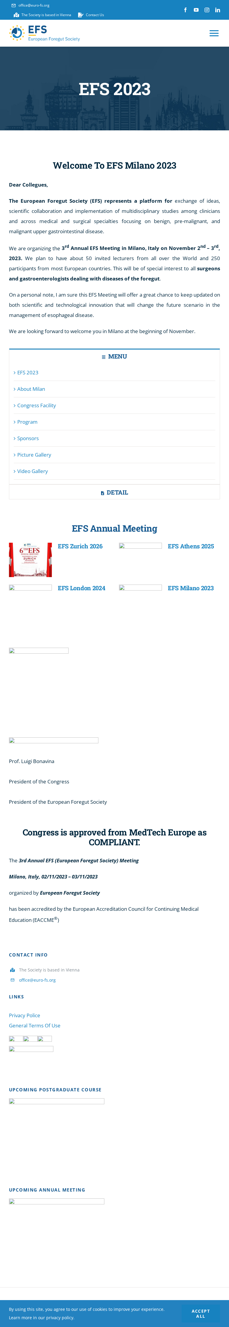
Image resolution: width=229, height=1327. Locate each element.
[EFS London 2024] (30, 602)
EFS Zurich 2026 (80, 546)
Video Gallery (32, 471)
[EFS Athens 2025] (140, 560)
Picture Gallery (34, 454)
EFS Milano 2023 (191, 588)
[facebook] (185, 9)
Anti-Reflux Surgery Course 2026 (48, 1128)
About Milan (31, 388)
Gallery (65, 1128)
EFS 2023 (27, 372)
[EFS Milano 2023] (140, 602)
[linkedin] (217, 9)
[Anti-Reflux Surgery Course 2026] (56, 1128)
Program (27, 421)
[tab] (114, 356)
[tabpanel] (114, 423)
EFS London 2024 (81, 588)
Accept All (201, 1313)
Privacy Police (24, 1015)
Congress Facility (36, 405)
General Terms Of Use (35, 1025)
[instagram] (207, 9)
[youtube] (196, 9)
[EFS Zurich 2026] (30, 560)
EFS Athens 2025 (191, 546)
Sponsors (28, 438)
